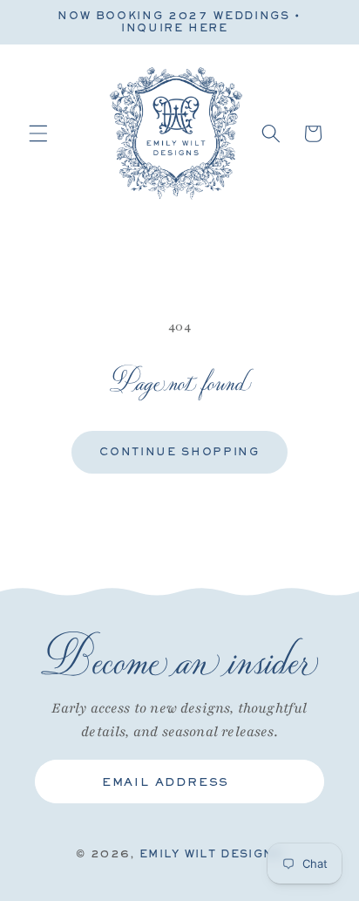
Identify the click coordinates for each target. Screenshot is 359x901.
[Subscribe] (297, 781)
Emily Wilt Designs (211, 854)
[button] (38, 133)
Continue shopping (179, 452)
